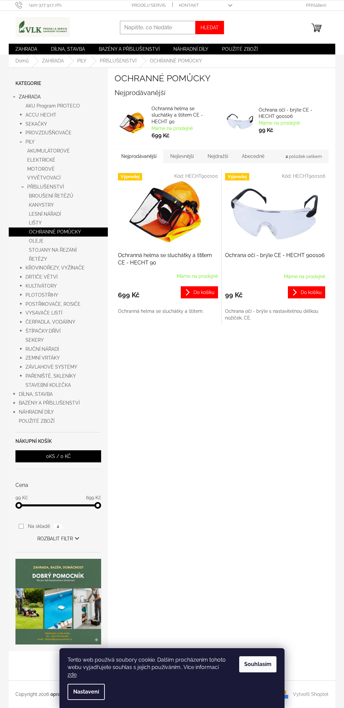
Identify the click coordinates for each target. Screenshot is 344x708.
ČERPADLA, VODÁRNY (50, 322)
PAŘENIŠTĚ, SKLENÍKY (51, 376)
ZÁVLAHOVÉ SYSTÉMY (51, 367)
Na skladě (43, 526)
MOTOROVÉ (41, 169)
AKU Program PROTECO (53, 106)
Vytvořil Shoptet (311, 694)
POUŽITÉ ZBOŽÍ (36, 421)
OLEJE (36, 241)
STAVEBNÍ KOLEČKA (48, 385)
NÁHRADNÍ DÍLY (36, 412)
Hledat (210, 27)
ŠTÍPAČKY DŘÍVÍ (43, 331)
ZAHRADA (30, 96)
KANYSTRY (41, 205)
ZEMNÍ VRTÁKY (43, 358)
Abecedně (253, 156)
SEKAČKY (36, 124)
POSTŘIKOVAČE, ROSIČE (53, 304)
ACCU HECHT (41, 115)
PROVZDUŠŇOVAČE (49, 132)
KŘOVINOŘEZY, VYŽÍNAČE (55, 267)
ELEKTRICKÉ (41, 160)
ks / (58, 456)
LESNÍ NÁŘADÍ (45, 214)
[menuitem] (26, 49)
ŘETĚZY (38, 259)
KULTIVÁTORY (41, 286)
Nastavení (86, 692)
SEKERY (35, 340)
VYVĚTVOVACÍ (43, 177)
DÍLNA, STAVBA (36, 394)
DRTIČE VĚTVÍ (41, 277)
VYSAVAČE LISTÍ (44, 313)
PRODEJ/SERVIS (149, 5)
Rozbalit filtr (55, 538)
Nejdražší (218, 156)
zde (72, 674)
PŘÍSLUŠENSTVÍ (45, 187)
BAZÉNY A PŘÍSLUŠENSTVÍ (49, 403)
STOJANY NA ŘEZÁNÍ (53, 250)
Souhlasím (257, 664)
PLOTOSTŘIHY (42, 295)
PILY (30, 141)
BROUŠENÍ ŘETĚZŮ (51, 196)
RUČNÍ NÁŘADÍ (42, 349)
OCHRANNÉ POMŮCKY (55, 232)
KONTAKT (189, 5)
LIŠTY (35, 222)
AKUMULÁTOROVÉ (48, 151)
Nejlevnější (182, 156)
